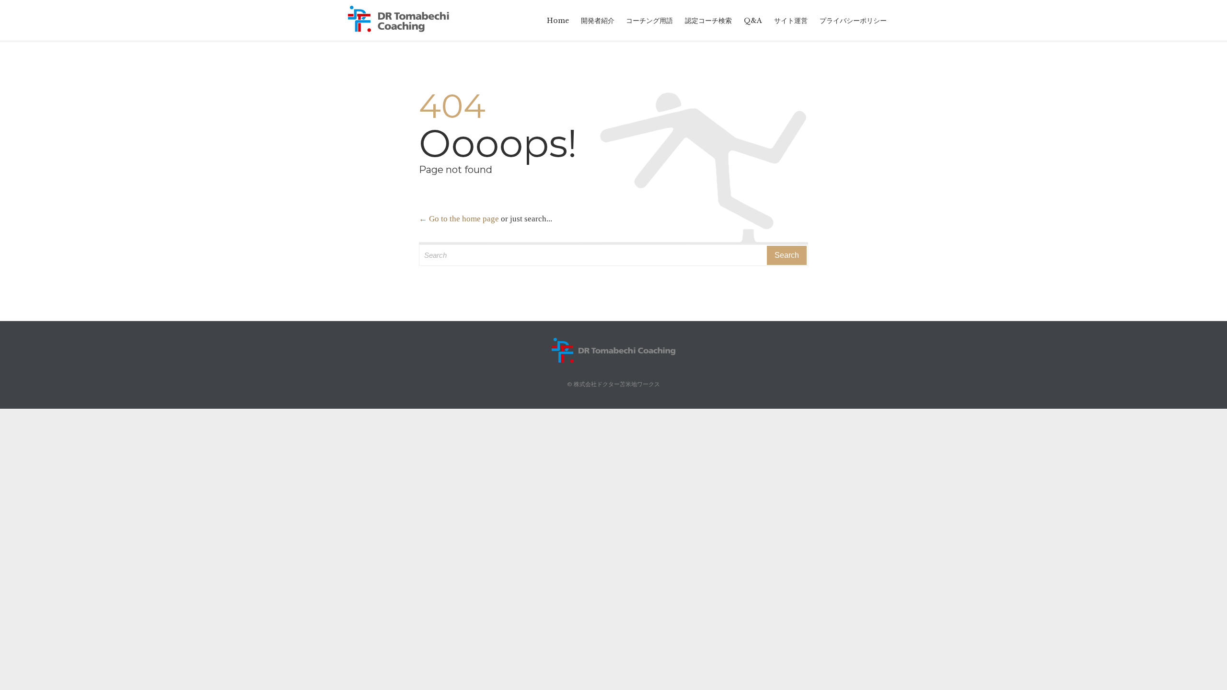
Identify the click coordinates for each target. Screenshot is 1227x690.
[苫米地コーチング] (405, 20)
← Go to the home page (459, 218)
